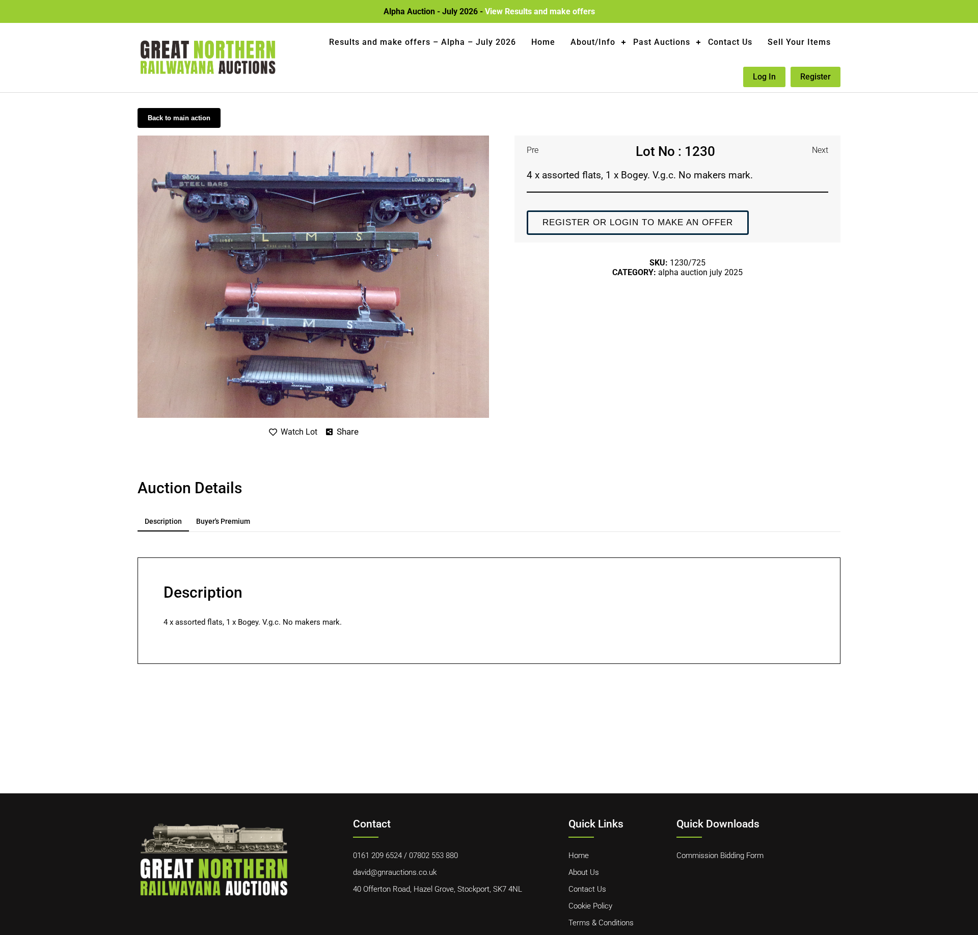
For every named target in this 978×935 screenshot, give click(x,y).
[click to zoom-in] (313, 139)
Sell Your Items (799, 42)
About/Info (592, 42)
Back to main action (179, 118)
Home (543, 42)
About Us (583, 872)
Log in (764, 77)
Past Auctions (661, 42)
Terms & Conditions (601, 922)
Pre (532, 150)
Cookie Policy (590, 906)
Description (163, 521)
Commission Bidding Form (720, 855)
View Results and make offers (540, 11)
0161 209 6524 (377, 855)
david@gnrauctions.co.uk (395, 872)
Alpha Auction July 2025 (700, 272)
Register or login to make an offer (637, 222)
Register (815, 77)
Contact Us (730, 42)
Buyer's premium (223, 521)
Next (820, 150)
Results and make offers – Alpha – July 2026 (422, 42)
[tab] (163, 521)
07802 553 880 (433, 855)
